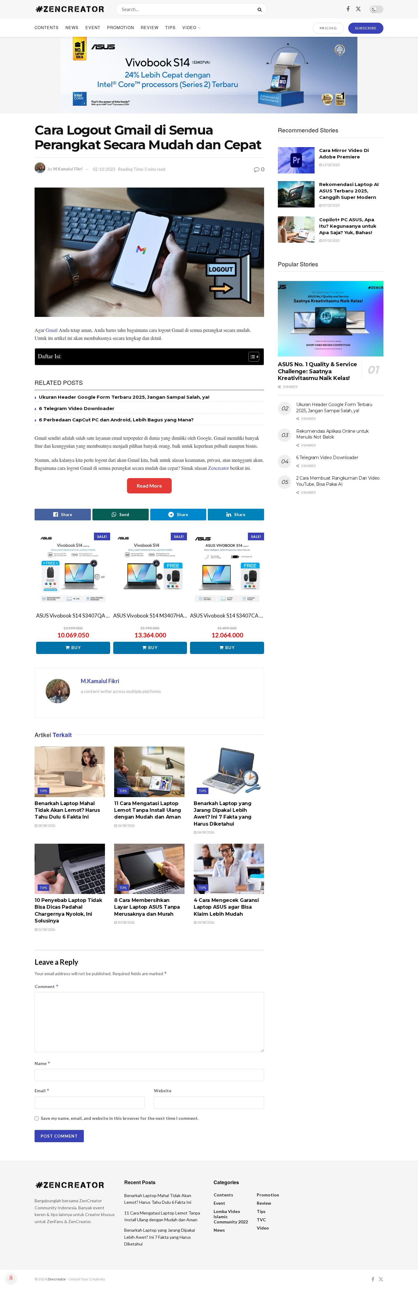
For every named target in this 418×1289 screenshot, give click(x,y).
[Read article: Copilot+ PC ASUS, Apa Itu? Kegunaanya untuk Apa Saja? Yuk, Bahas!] (296, 229)
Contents (47, 27)
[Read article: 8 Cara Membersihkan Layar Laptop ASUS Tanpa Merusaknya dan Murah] (149, 869)
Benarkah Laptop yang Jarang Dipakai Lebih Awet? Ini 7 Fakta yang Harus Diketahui (159, 1236)
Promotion (120, 27)
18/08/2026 (205, 922)
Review (150, 27)
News (72, 27)
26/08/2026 (126, 825)
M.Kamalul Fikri (68, 169)
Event (92, 27)
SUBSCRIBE (366, 28)
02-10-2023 (104, 169)
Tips (170, 27)
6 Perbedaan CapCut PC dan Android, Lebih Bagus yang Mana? (116, 420)
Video (189, 27)
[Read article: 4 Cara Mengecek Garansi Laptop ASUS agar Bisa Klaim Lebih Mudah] (229, 869)
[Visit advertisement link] (209, 75)
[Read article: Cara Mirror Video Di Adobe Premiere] (296, 160)
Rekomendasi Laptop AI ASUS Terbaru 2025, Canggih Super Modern (349, 190)
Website (162, 1090)
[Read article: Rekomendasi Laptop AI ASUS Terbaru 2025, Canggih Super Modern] (296, 194)
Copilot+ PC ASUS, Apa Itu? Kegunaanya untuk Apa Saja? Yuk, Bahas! (347, 226)
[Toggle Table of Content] (251, 357)
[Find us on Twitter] (358, 9)
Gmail (52, 330)
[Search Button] (261, 9)
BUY (76, 647)
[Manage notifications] (11, 1278)
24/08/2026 (205, 832)
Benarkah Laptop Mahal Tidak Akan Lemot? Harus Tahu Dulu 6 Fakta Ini (67, 810)
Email (42, 1090)
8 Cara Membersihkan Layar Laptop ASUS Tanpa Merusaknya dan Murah (147, 907)
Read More (149, 486)
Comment (47, 986)
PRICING (328, 28)
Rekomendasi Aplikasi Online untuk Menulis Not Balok (332, 434)
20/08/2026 (126, 922)
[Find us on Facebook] (347, 9)
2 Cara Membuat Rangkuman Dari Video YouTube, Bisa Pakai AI (338, 481)
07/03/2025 (331, 205)
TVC (261, 1219)
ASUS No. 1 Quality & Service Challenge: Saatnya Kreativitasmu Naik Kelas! (317, 371)
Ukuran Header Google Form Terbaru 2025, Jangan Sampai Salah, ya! (124, 397)
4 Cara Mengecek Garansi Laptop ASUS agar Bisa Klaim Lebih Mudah (226, 907)
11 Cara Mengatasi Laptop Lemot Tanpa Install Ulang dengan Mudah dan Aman (147, 810)
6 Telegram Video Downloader (76, 408)
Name (42, 1063)
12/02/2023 (331, 165)
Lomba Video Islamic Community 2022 (231, 1216)
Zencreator (218, 468)
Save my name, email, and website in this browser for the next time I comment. (120, 1118)
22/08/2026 (46, 929)
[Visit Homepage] (70, 9)
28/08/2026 (46, 825)
